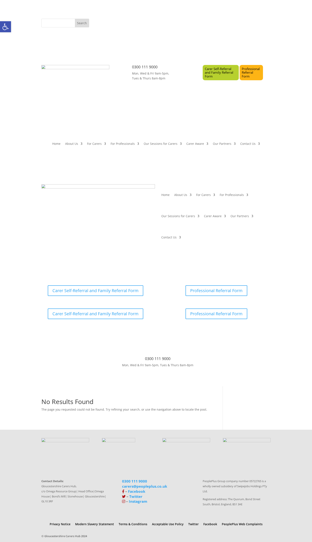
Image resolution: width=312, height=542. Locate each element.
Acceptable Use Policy (168, 524)
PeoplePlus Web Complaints (242, 524)
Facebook (136, 491)
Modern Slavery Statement (94, 524)
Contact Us (248, 144)
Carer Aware (195, 144)
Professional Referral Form (251, 72)
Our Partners (222, 144)
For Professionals (123, 144)
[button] (5, 26)
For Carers (94, 144)
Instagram (138, 501)
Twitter (135, 496)
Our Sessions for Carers (160, 144)
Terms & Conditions (133, 524)
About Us (71, 144)
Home (56, 144)
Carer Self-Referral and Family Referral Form (219, 72)
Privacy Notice (60, 524)
